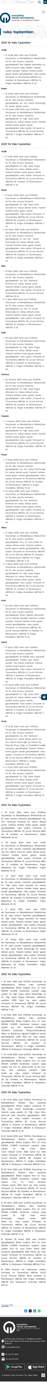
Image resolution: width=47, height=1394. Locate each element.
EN (45, 2)
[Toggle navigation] (43, 12)
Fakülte (31, 2)
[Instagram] (43, 1375)
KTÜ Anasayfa (20, 2)
